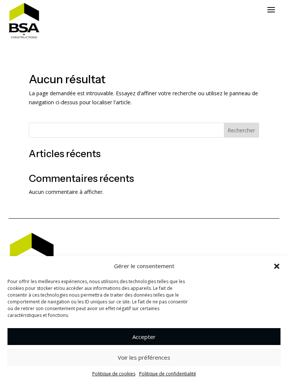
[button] (276, 266)
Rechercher (241, 130)
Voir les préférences (144, 357)
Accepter (144, 336)
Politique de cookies (113, 373)
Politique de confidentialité (167, 373)
